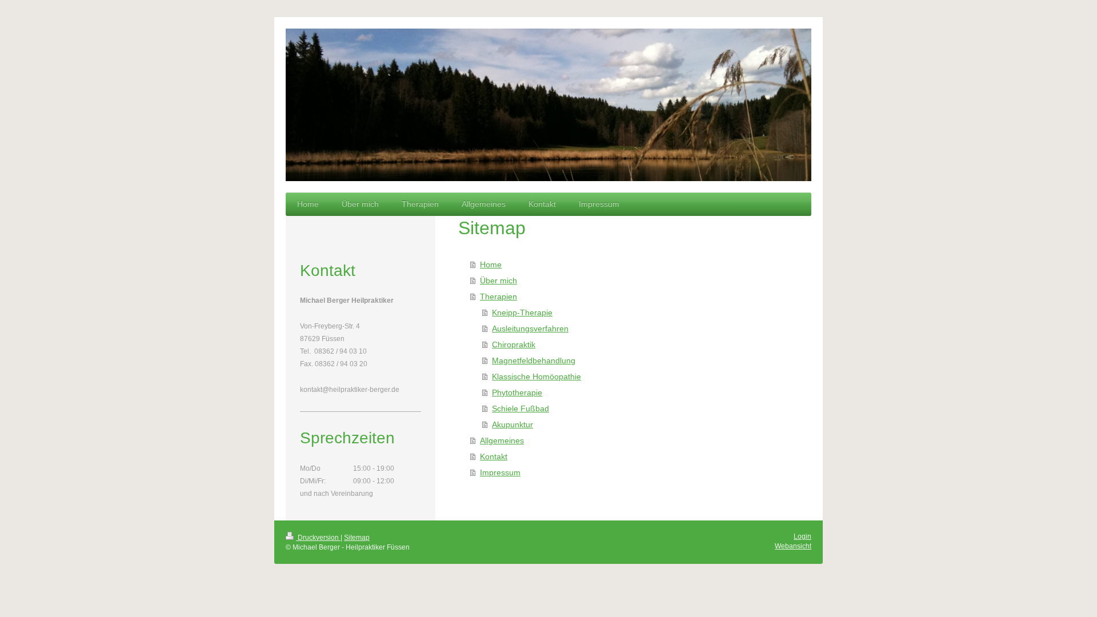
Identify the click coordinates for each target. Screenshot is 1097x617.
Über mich (498, 280)
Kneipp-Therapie (522, 312)
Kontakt (493, 456)
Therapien (498, 296)
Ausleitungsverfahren (530, 328)
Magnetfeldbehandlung (533, 360)
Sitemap (357, 538)
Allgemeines (502, 440)
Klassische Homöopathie (536, 376)
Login (802, 536)
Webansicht (793, 546)
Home (491, 264)
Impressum (500, 472)
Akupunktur (512, 424)
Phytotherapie (517, 392)
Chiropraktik (513, 344)
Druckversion (318, 538)
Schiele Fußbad (520, 408)
